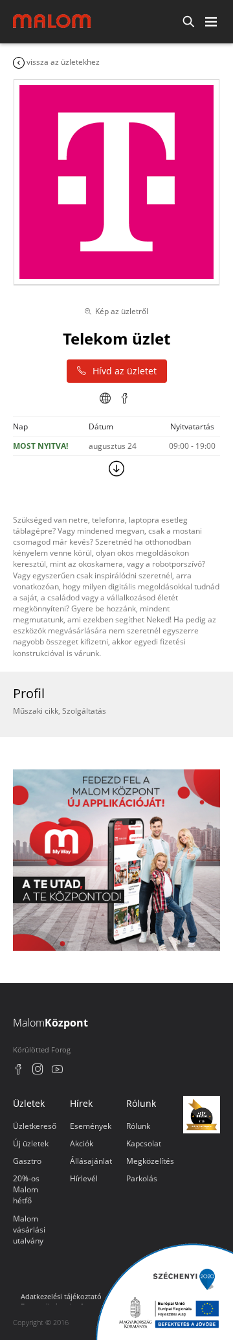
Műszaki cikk (35, 710)
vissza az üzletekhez (62, 61)
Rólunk (138, 1125)
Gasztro (27, 1160)
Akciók (81, 1143)
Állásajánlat (91, 1160)
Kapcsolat (143, 1143)
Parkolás (141, 1178)
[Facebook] (18, 1070)
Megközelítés (150, 1160)
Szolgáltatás (84, 710)
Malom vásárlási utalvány (29, 1229)
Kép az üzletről (121, 311)
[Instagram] (37, 1070)
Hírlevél (84, 1178)
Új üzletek (31, 1143)
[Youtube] (57, 1070)
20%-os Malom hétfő (26, 1189)
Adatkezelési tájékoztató (61, 1296)
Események (90, 1125)
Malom (50, 1023)
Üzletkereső (34, 1125)
